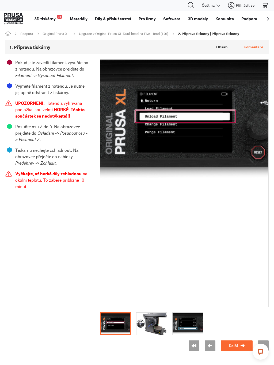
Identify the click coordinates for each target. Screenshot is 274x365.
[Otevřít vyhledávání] (191, 5)
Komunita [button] (224, 18)
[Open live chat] (261, 352)
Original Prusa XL (56, 34)
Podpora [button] (249, 18)
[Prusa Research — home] (13, 18)
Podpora (26, 34)
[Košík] (265, 5)
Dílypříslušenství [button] (113, 18)
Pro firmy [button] (147, 18)
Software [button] (171, 18)
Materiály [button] (78, 18)
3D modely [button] (198, 18)
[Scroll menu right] (268, 19)
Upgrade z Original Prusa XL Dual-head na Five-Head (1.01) (123, 34)
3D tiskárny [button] (47, 18)
